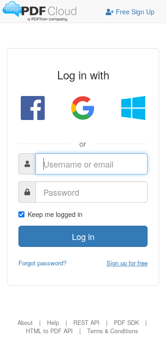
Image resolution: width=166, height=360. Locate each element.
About (25, 322)
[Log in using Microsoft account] (133, 107)
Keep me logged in (55, 214)
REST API (86, 322)
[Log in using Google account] (83, 107)
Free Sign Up (134, 11)
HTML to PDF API (49, 331)
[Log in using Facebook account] (32, 107)
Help (53, 322)
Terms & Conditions (112, 331)
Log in (83, 236)
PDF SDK (126, 322)
